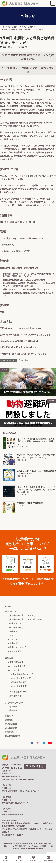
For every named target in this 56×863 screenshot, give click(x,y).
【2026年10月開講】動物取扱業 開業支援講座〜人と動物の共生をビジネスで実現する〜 (36, 441)
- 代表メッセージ (16, 623)
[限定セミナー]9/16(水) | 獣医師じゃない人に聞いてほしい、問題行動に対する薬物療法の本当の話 (36, 489)
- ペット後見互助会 (17, 666)
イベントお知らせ (25, 360)
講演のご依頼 (11, 724)
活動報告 (9, 720)
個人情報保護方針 (13, 736)
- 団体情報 (13, 631)
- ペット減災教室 (19, 686)
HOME (8, 606)
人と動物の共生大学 (14, 702)
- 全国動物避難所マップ (22, 674)
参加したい (19, 860)
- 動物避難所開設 (19, 682)
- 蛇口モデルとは (16, 627)
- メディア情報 (15, 651)
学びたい (6, 860)
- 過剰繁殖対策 (15, 695)
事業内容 (9, 658)
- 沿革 (10, 635)
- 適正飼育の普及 (16, 662)
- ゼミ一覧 (13, 706)
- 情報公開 (13, 643)
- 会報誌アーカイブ (17, 647)
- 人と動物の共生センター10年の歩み (25, 619)
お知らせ (9, 716)
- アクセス (13, 639)
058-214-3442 (13, 767)
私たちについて (12, 611)
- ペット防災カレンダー (22, 678)
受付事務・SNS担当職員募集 (30, 503)
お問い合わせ (11, 732)
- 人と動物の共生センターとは (22, 615)
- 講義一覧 (13, 710)
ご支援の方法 (11, 728)
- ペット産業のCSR (17, 691)
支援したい (33, 860)
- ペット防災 (14, 670)
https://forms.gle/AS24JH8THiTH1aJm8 (19, 341)
